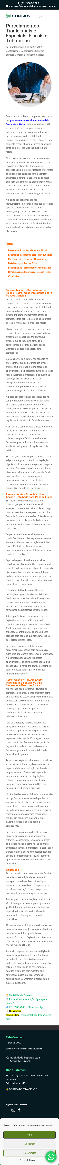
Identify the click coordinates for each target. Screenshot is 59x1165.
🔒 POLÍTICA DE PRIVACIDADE (21, 1089)
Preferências (29, 1153)
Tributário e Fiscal (35, 55)
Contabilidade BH (19, 47)
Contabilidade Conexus (32, 51)
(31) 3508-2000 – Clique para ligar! (26, 1007)
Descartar (29, 1144)
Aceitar (29, 1135)
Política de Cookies (28, 1160)
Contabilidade (13, 51)
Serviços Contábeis (15, 55)
